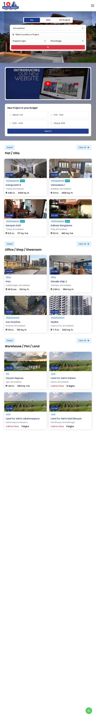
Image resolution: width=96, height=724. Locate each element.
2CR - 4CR (18, 123)
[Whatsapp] (89, 710)
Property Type (19, 41)
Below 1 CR (18, 114)
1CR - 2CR (58, 114)
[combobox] (48, 28)
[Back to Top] (89, 718)
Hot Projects (64, 20)
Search (48, 131)
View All (82, 147)
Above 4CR (59, 123)
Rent (48, 20)
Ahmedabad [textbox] (18, 28)
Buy (32, 20)
